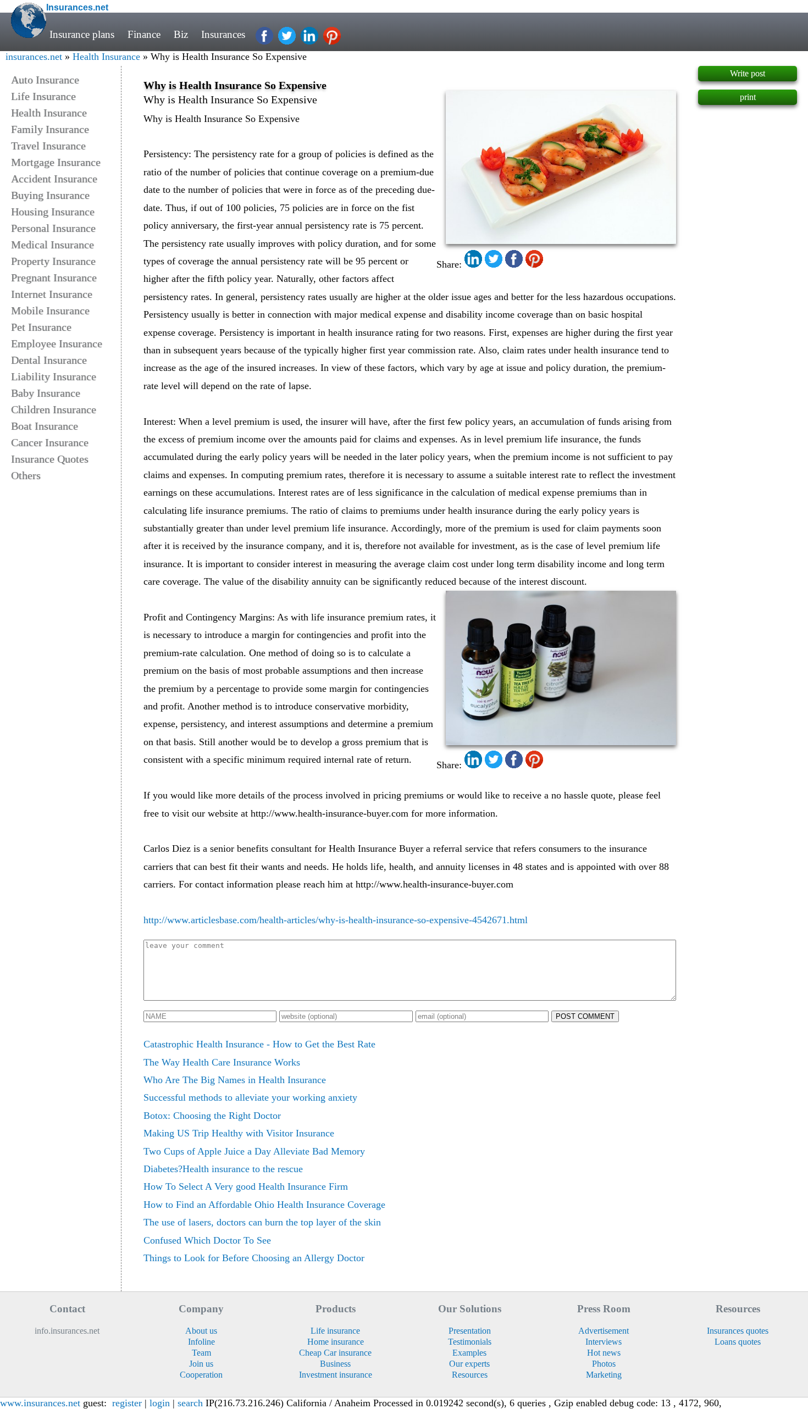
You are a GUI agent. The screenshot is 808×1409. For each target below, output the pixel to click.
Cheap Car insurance (335, 1352)
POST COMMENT (585, 1016)
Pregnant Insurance (54, 277)
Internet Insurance (51, 294)
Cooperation (201, 1374)
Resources (470, 1374)
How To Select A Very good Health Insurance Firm (245, 1186)
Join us (201, 1363)
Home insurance (335, 1341)
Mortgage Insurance (56, 162)
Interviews (603, 1341)
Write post (747, 73)
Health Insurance (106, 56)
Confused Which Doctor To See (207, 1240)
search (190, 1402)
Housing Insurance (53, 212)
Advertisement (603, 1330)
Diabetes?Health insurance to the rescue (223, 1168)
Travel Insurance (48, 146)
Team (201, 1352)
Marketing (604, 1374)
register (127, 1402)
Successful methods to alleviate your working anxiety (250, 1097)
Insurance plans (81, 34)
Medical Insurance (52, 244)
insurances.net (33, 56)
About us (201, 1330)
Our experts (469, 1363)
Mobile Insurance (50, 310)
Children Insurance (53, 409)
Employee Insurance (56, 343)
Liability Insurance (53, 376)
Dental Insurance (49, 360)
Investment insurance (335, 1374)
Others (26, 475)
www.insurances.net (40, 1402)
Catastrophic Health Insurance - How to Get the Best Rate (259, 1044)
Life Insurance (43, 96)
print (748, 97)
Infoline (201, 1341)
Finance (144, 34)
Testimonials (469, 1341)
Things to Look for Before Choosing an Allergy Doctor (253, 1257)
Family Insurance (50, 129)
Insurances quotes (737, 1330)
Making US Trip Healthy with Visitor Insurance (238, 1133)
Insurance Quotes (49, 459)
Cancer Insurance (49, 442)
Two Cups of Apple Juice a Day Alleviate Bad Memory (254, 1151)
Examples (469, 1352)
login (160, 1402)
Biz (181, 34)
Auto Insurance (45, 80)
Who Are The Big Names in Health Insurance (234, 1079)
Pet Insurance (41, 327)
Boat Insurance (44, 426)
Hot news (604, 1352)
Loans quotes (738, 1341)
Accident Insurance (54, 179)
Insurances (223, 34)
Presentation (470, 1330)
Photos (604, 1363)
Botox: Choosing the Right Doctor (212, 1115)
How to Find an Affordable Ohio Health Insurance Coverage (264, 1204)
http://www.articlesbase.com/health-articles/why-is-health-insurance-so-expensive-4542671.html (335, 919)
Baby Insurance (45, 393)
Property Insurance (53, 261)
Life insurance (335, 1330)
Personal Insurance (53, 228)
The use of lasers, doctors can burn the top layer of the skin (262, 1222)
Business (335, 1363)
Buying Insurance (50, 195)
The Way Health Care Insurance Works (221, 1062)
